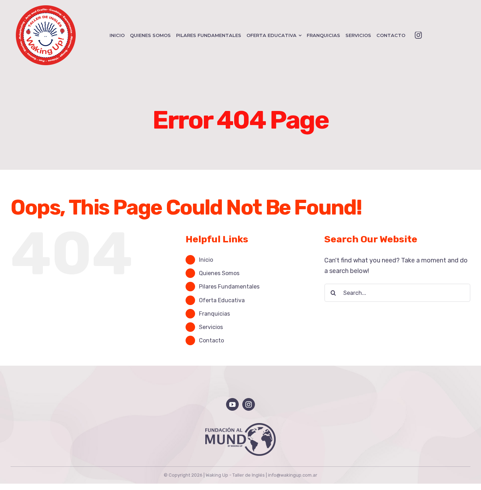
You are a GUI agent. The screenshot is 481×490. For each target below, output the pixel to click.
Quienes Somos (219, 273)
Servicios (211, 327)
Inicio (206, 259)
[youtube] (232, 404)
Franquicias (214, 313)
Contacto (211, 340)
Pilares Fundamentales (229, 286)
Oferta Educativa (222, 300)
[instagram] (418, 35)
